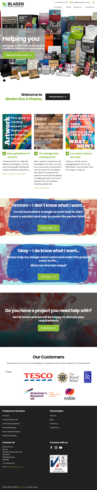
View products (56, 96)
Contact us (90, 7)
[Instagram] (56, 447)
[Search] (93, 2)
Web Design (22, 487)
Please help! (47, 228)
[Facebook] (51, 447)
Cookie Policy (54, 428)
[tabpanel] (48, 47)
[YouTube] (60, 447)
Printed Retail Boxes (9, 428)
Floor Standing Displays (11, 424)
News (52, 420)
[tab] (8, 80)
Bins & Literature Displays (11, 432)
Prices (68, 7)
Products (58, 7)
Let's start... (47, 276)
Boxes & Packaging (9, 436)
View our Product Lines (17, 55)
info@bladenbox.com (15, 467)
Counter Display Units (10, 420)
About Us (77, 7)
